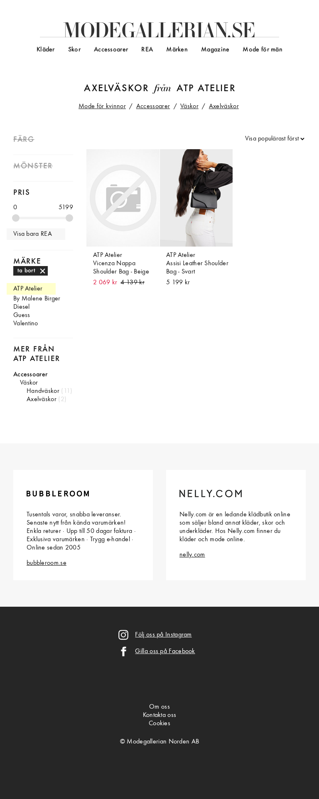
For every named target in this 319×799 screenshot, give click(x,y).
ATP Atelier (206, 89)
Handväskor (43, 391)
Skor (74, 49)
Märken (177, 49)
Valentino (25, 323)
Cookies (159, 723)
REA (147, 49)
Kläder (46, 49)
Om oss (159, 707)
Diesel (21, 307)
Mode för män (262, 49)
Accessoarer (111, 49)
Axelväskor (116, 89)
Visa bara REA (32, 234)
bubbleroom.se (46, 563)
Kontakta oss (160, 715)
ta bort (26, 270)
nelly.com (192, 555)
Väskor (189, 106)
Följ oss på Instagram (163, 635)
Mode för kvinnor (102, 106)
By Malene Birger (37, 298)
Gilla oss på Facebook (165, 651)
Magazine (215, 49)
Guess (21, 315)
